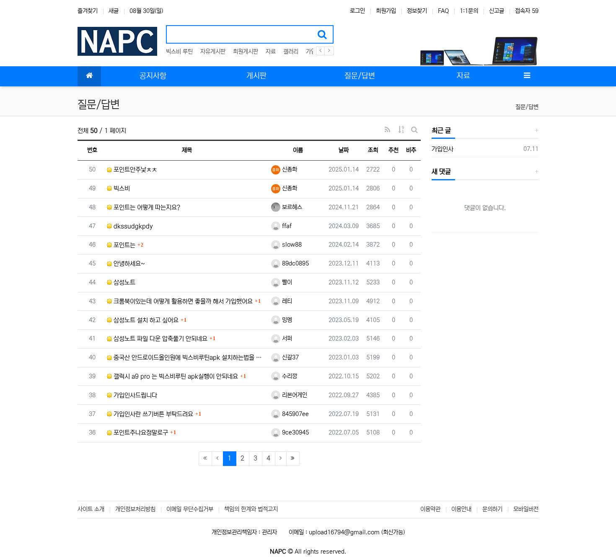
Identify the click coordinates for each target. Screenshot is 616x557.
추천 (393, 150)
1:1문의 (469, 11)
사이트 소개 (91, 509)
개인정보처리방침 (135, 509)
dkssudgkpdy (132, 226)
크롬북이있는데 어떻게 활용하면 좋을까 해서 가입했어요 (182, 301)
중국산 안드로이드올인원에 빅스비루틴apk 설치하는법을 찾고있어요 (189, 357)
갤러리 (290, 51)
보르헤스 (291, 207)
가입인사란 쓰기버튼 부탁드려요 (152, 414)
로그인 (357, 11)
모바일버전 (525, 509)
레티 (286, 301)
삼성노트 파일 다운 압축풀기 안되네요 (159, 338)
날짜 (344, 150)
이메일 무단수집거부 (189, 509)
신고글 (496, 11)
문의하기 (492, 509)
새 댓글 (441, 171)
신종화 (288, 169)
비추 (411, 150)
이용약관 (430, 509)
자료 (271, 51)
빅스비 (121, 188)
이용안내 (461, 509)
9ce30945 (294, 432)
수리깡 (288, 376)
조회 (373, 150)
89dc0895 (294, 263)
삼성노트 (123, 282)
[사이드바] (526, 76)
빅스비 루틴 (179, 51)
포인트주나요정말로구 (140, 432)
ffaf (286, 226)
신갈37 (289, 357)
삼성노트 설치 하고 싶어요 (145, 320)
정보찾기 (417, 11)
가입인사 (442, 149)
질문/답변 (526, 107)
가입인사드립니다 (134, 395)
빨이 (286, 282)
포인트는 (123, 245)
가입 (311, 51)
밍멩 (286, 320)
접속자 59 (526, 11)
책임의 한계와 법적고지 (251, 509)
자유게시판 (212, 51)
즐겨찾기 (88, 11)
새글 (114, 11)
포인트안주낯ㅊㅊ (134, 169)
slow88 (291, 244)
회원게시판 (245, 51)
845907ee (294, 414)
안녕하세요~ (128, 263)
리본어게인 (293, 395)
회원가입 (386, 11)
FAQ (443, 11)
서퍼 (286, 338)
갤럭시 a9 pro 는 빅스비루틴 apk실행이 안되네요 (175, 376)
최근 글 (441, 130)
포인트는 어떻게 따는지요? (146, 207)
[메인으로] (89, 76)
